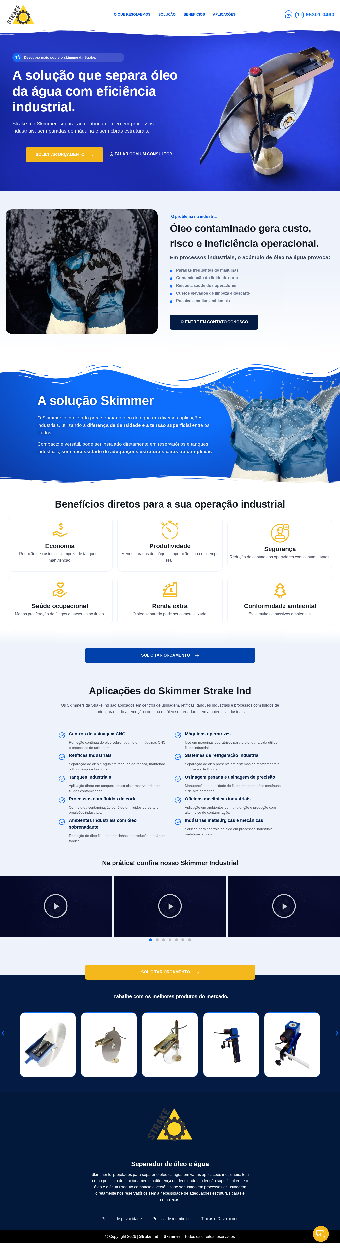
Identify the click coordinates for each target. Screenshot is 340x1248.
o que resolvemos (132, 14)
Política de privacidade (122, 1219)
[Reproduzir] (56, 906)
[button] (150, 939)
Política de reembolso (171, 1219)
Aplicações (224, 14)
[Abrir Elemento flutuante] (321, 1234)
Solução (167, 14)
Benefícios (194, 14)
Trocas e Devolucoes (219, 1219)
